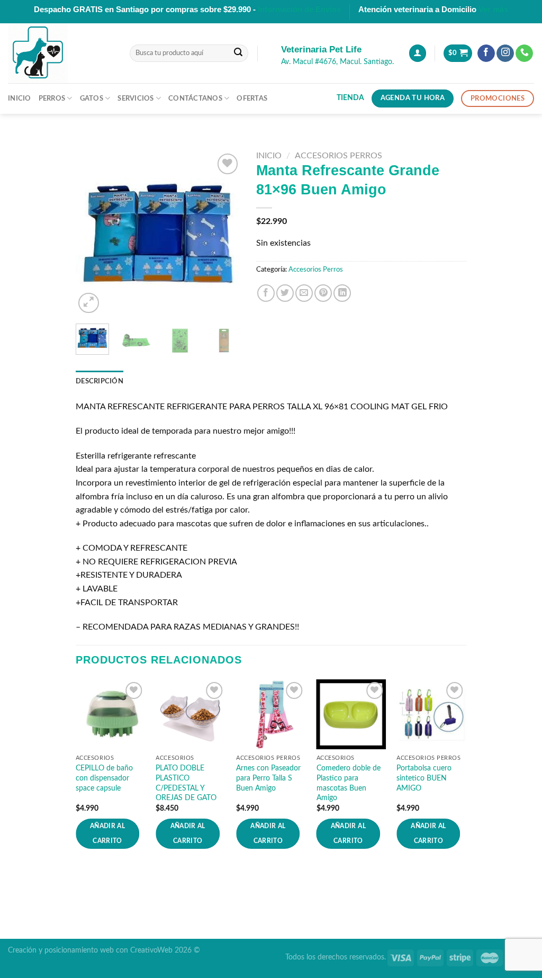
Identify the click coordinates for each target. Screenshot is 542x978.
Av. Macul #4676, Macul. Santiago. (337, 62)
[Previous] (92, 233)
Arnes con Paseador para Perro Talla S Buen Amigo (268, 778)
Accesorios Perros (338, 155)
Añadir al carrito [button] (107, 833)
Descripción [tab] (99, 381)
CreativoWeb (151, 950)
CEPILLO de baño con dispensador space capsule (104, 778)
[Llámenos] (524, 53)
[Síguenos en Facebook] (486, 53)
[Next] (223, 233)
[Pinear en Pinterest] (323, 293)
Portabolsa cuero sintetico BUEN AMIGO (423, 778)
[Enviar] (238, 53)
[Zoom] (88, 303)
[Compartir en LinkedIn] (342, 293)
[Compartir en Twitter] (285, 293)
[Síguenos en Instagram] (505, 53)
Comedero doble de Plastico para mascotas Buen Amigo (349, 783)
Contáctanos (195, 98)
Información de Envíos (299, 9)
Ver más (493, 9)
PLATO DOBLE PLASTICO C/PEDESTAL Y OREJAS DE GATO (186, 783)
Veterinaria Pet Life (321, 49)
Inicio (19, 98)
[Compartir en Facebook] (266, 293)
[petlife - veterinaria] (61, 53)
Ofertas (252, 98)
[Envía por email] (304, 293)
